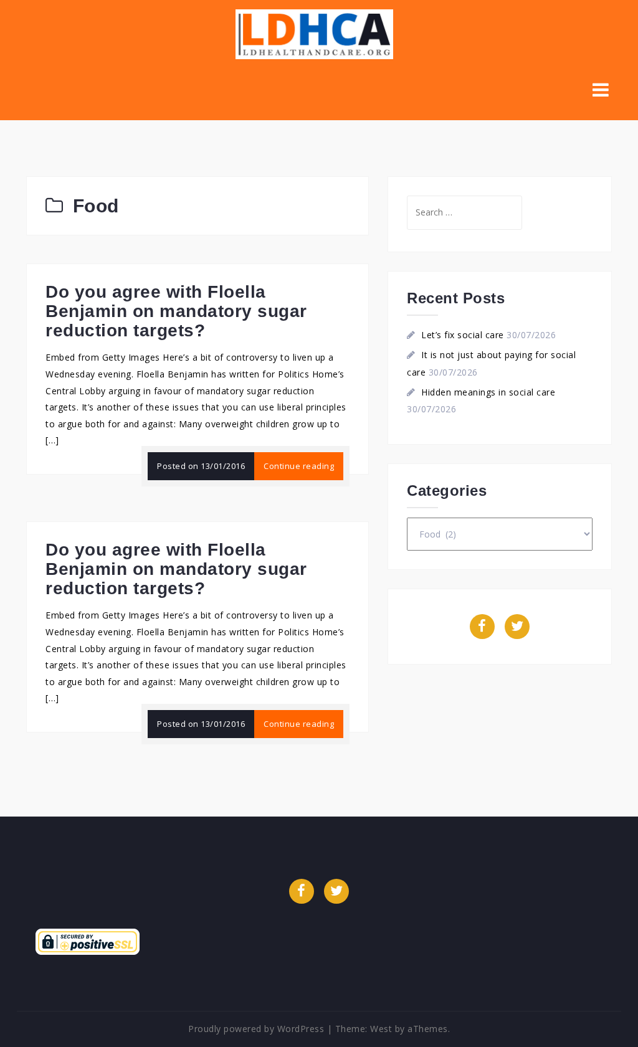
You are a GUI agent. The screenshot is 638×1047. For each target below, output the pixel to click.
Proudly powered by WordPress (256, 1029)
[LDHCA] (314, 33)
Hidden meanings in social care (488, 392)
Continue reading (299, 465)
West (381, 1029)
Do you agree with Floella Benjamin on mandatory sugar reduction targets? (176, 311)
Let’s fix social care (462, 335)
